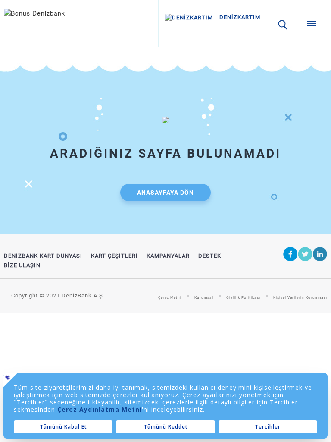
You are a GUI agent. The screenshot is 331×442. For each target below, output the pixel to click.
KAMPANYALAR (168, 256)
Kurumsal (203, 297)
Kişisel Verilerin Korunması (300, 297)
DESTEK (209, 256)
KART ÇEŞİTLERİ (114, 256)
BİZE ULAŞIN (22, 265)
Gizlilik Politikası (243, 297)
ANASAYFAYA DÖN (165, 192)
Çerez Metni (169, 297)
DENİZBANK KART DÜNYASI (43, 256)
